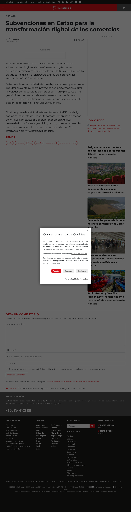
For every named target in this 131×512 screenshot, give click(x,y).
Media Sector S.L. (81, 279)
